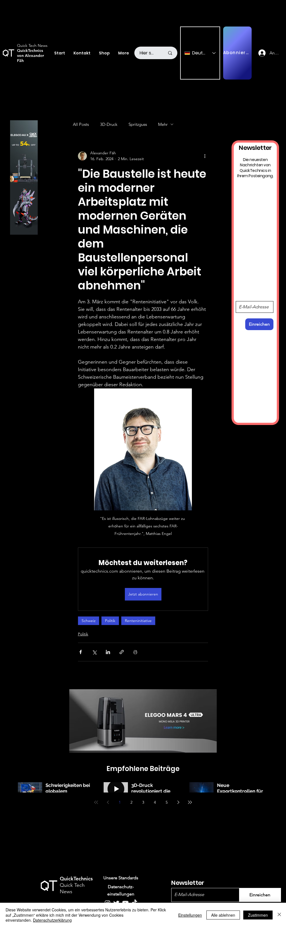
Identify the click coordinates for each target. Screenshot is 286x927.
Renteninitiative (138, 620)
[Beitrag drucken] (135, 652)
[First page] (96, 802)
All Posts (81, 124)
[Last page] (190, 802)
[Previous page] (108, 802)
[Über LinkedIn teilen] (108, 652)
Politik (110, 620)
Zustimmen (258, 915)
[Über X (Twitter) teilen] (94, 652)
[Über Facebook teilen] (80, 652)
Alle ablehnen (223, 915)
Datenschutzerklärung (52, 920)
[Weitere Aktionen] (204, 156)
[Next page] (178, 802)
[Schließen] (279, 915)
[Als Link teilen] (121, 652)
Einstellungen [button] (190, 915)
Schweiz (89, 620)
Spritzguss (137, 124)
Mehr (163, 124)
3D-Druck (108, 124)
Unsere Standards (120, 877)
